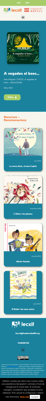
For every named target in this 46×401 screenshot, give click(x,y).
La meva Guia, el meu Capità (23, 166)
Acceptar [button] (34, 397)
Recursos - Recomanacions (15, 118)
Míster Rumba (23, 261)
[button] (23, 17)
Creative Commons (12, 366)
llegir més (24, 397)
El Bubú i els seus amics (23, 309)
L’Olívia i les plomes (23, 214)
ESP (27, 3)
